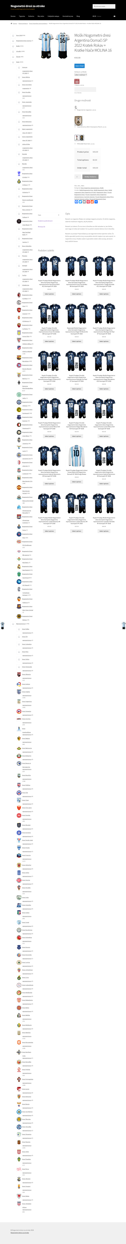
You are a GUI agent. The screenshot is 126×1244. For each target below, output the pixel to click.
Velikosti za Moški (80, 72)
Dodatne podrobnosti (45, 221)
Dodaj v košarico (90, 177)
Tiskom (79, 85)
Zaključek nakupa (53, 16)
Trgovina (22, 16)
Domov (13, 16)
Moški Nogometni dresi (101, 190)
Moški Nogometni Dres (86, 190)
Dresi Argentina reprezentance (38, 23)
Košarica (31, 16)
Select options (49, 294)
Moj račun (41, 16)
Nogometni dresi (102, 192)
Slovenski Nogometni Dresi (97, 199)
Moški (102, 188)
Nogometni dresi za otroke (28, 6)
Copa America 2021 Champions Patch (91, 127)
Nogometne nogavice (86, 110)
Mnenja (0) (41, 227)
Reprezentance (23, 23)
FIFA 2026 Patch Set (85, 144)
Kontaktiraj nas (68, 16)
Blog (78, 16)
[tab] (49, 215)
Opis (39, 215)
